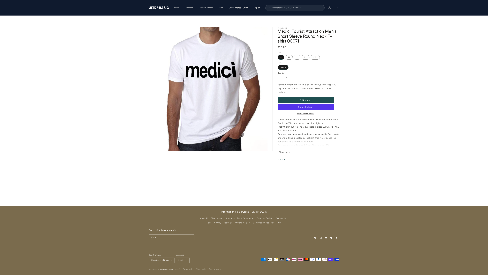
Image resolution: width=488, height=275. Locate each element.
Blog (279, 223)
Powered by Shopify (172, 269)
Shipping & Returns (226, 218)
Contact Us (281, 218)
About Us (204, 218)
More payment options (305, 113)
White (283, 67)
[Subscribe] (191, 237)
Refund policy (188, 269)
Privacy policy (201, 269)
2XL (315, 57)
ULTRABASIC (160, 269)
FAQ (213, 218)
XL (305, 57)
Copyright (228, 223)
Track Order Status (245, 218)
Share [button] (282, 159)
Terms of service (215, 269)
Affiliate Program (242, 223)
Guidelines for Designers (263, 223)
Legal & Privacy (214, 223)
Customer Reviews (265, 218)
